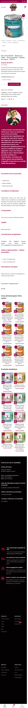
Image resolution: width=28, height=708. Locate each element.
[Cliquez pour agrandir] (4, 35)
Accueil (3, 40)
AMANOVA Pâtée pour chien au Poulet (7, 445)
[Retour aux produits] (4, 46)
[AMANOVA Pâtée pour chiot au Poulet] (19, 378)
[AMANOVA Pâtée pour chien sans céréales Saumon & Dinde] (19, 417)
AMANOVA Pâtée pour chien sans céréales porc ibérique (7, 426)
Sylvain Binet (18, 624)
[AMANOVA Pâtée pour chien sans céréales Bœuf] (19, 398)
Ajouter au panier (14, 84)
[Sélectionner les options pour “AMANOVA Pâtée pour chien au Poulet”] (3, 441)
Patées (4, 42)
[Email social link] (9, 99)
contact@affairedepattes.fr (12, 475)
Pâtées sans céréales (12, 96)
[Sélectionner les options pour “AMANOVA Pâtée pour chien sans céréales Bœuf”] (15, 402)
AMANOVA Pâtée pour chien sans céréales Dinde (7, 407)
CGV (16, 672)
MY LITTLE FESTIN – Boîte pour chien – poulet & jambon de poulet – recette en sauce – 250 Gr (7, 317)
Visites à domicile (5, 669)
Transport (3, 675)
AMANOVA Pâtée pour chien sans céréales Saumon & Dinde (19, 426)
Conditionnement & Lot (7, 76)
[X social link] (7, 99)
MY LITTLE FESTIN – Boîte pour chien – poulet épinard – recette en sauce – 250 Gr (19, 317)
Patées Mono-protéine (10, 94)
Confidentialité (18, 677)
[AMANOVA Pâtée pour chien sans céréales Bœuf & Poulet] (7, 378)
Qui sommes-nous (19, 669)
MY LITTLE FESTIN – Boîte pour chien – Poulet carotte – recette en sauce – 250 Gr (7, 338)
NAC (2, 629)
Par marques (4, 631)
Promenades (4, 672)
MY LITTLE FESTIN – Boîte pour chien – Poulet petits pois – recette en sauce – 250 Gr (7, 360)
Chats (2, 624)
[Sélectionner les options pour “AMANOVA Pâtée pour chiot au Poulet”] (15, 382)
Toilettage (3, 667)
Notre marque (18, 618)
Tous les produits (5, 618)
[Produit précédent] (2, 46)
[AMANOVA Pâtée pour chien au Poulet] (7, 437)
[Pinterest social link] (11, 99)
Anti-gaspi (17, 621)
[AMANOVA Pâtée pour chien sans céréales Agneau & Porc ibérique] (19, 437)
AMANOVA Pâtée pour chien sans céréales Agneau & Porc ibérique (19, 447)
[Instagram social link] (25, 1)
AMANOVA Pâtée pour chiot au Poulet (19, 385)
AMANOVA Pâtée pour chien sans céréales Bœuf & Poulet (7, 387)
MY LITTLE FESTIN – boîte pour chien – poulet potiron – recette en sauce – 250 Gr (19, 338)
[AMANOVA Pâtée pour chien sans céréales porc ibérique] (7, 417)
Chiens (14, 40)
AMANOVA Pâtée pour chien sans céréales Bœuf (19, 407)
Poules (2, 626)
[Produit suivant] (5, 46)
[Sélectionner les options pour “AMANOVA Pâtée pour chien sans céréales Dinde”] (3, 402)
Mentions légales (19, 675)
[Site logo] (13, 7)
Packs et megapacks (13, 42)
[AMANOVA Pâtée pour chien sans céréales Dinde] (7, 398)
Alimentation (21, 40)
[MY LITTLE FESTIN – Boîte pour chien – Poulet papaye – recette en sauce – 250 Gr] (19, 351)
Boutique (9, 40)
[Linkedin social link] (13, 99)
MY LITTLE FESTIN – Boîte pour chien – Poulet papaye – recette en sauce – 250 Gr (19, 360)
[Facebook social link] (23, 1)
